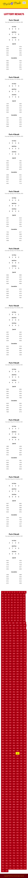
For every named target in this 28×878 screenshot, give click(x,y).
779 (6, 871)
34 (24, 599)
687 (3, 837)
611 (6, 809)
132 (21, 633)
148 (3, 640)
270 (14, 684)
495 (17, 766)
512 (3, 773)
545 (21, 784)
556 (10, 789)
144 (14, 638)
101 (10, 623)
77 (8, 615)
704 (14, 842)
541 (6, 784)
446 (17, 748)
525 (25, 776)
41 (21, 602)
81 (21, 615)
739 (14, 855)
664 (21, 827)
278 (17, 686)
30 (11, 599)
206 (10, 661)
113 (3, 628)
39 (14, 602)
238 (25, 671)
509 (17, 771)
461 (21, 753)
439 (17, 745)
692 (21, 837)
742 (25, 855)
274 (3, 686)
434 (25, 743)
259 (25, 679)
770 (25, 865)
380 (6, 725)
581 (25, 796)
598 (10, 804)
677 (17, 832)
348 (17, 712)
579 (17, 796)
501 (14, 768)
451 (10, 750)
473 (14, 758)
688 (6, 837)
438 (14, 745)
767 (14, 865)
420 (25, 738)
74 (24, 612)
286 (21, 689)
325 (10, 704)
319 (14, 702)
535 (10, 781)
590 (6, 801)
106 (3, 625)
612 (10, 809)
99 (2, 623)
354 (14, 715)
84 (5, 617)
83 (2, 617)
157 (10, 643)
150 (10, 640)
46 (11, 605)
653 (6, 825)
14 (11, 594)
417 (14, 738)
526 (3, 778)
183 (3, 653)
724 (10, 850)
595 (25, 801)
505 (3, 771)
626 (10, 814)
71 (14, 612)
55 (14, 607)
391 (21, 727)
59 (2, 610)
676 (14, 832)
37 (8, 602)
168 (25, 646)
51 (2, 607)
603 (3, 807)
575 (3, 796)
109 (14, 625)
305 (14, 697)
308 (25, 697)
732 (14, 853)
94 (11, 620)
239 (3, 674)
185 (10, 653)
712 (17, 845)
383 (17, 725)
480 (14, 761)
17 (21, 594)
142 (6, 638)
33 (21, 599)
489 (21, 763)
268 (6, 684)
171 (10, 648)
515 (14, 773)
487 (14, 763)
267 (3, 684)
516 (17, 773)
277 (14, 686)
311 (10, 699)
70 (11, 612)
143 (10, 638)
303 (6, 697)
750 (3, 860)
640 (10, 819)
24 (18, 597)
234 (10, 671)
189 (25, 653)
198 (6, 658)
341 (17, 709)
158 (14, 643)
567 (25, 791)
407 (3, 735)
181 (21, 651)
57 (21, 607)
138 (17, 635)
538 (21, 781)
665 (25, 827)
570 (10, 794)
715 (3, 848)
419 (21, 738)
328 (21, 704)
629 (21, 814)
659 (3, 827)
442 (3, 748)
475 (21, 758)
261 (6, 681)
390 (17, 727)
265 (21, 681)
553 (25, 786)
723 (6, 850)
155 (3, 643)
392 (25, 727)
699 (21, 840)
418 (17, 738)
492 (6, 766)
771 (3, 868)
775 (17, 868)
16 (17, 594)
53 (8, 607)
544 (17, 784)
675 (10, 832)
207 (14, 661)
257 (17, 679)
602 (25, 804)
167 (21, 646)
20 (5, 597)
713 (21, 845)
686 (25, 835)
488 (17, 763)
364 (25, 717)
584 (10, 799)
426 (21, 740)
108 (10, 625)
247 (6, 676)
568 (3, 794)
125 (21, 630)
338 (6, 709)
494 (14, 766)
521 (10, 776)
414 (3, 738)
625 (6, 814)
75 (2, 615)
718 (14, 848)
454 (21, 750)
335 (21, 707)
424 (14, 740)
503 (21, 768)
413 (25, 735)
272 (21, 684)
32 (18, 599)
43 (2, 605)
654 (10, 825)
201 (17, 658)
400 (3, 732)
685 (21, 835)
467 (17, 755)
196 (25, 656)
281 (3, 689)
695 (6, 840)
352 (6, 715)
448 (25, 748)
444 (10, 748)
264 (17, 681)
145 (17, 638)
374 (10, 722)
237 (21, 671)
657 (21, 825)
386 (3, 727)
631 (3, 817)
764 (3, 865)
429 (6, 743)
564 (14, 791)
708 (3, 845)
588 (25, 799)
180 (17, 651)
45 (8, 605)
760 (14, 863)
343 (25, 709)
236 (17, 671)
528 (10, 778)
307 (21, 697)
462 (25, 753)
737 (6, 855)
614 (17, 809)
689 (10, 837)
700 (25, 840)
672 (25, 830)
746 (14, 858)
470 (3, 758)
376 (17, 722)
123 (14, 630)
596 (3, 804)
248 (10, 676)
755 (21, 860)
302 (3, 697)
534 (6, 781)
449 (3, 750)
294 (25, 692)
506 (6, 771)
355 (17, 715)
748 (21, 858)
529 (14, 778)
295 (3, 694)
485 (6, 763)
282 (6, 689)
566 (21, 791)
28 (5, 599)
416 (10, 738)
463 (3, 755)
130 (14, 633)
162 (3, 646)
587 (21, 799)
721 (25, 848)
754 (17, 860)
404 (17, 732)
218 (3, 666)
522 (14, 776)
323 (3, 704)
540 (3, 784)
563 (10, 791)
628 (17, 814)
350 (25, 712)
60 (5, 610)
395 (10, 730)
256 (14, 679)
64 (18, 610)
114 (6, 628)
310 (6, 699)
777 (25, 868)
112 (24, 625)
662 (14, 827)
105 (24, 623)
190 (3, 656)
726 (17, 850)
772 (6, 868)
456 (3, 753)
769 (21, 865)
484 (3, 763)
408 (6, 735)
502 (17, 768)
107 (6, 625)
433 (21, 743)
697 (14, 840)
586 (17, 799)
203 (25, 658)
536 (14, 781)
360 (10, 717)
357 (25, 715)
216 (21, 663)
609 (25, 807)
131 (17, 633)
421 (3, 740)
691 (17, 837)
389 (14, 727)
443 (6, 748)
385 (25, 725)
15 (14, 594)
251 (21, 676)
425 (17, 740)
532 (25, 778)
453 (17, 750)
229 (17, 669)
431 (14, 743)
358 (3, 717)
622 (21, 812)
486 (10, 763)
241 (10, 674)
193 (14, 656)
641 (14, 819)
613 (14, 809)
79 (14, 615)
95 (14, 620)
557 (14, 789)
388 (10, 727)
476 (25, 758)
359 (6, 717)
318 (10, 702)
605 (10, 807)
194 (17, 656)
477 (3, 761)
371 (25, 720)
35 (2, 602)
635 (17, 817)
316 (3, 702)
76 (5, 615)
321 (21, 702)
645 (3, 822)
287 (25, 689)
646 (6, 822)
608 (21, 807)
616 (25, 809)
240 (6, 674)
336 (25, 707)
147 (25, 638)
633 (10, 817)
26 (24, 597)
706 (21, 842)
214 (14, 663)
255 (10, 679)
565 (17, 791)
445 (14, 748)
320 (17, 702)
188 (21, 653)
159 (17, 643)
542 (10, 784)
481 (17, 761)
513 (6, 773)
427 (25, 740)
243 (17, 674)
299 (17, 694)
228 (14, 669)
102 (13, 623)
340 (14, 709)
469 (25, 755)
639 (6, 819)
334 (17, 707)
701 (3, 842)
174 (21, 648)
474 (17, 758)
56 (18, 607)
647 (10, 822)
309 (3, 699)
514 (10, 773)
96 (18, 620)
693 (25, 837)
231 (25, 669)
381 (10, 725)
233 (6, 671)
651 (25, 822)
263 (14, 681)
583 (6, 799)
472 (10, 758)
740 (17, 855)
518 (25, 773)
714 (25, 845)
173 (17, 648)
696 (10, 840)
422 (6, 740)
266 (25, 681)
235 (14, 671)
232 (3, 671)
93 (8, 620)
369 (17, 720)
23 (14, 597)
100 (6, 623)
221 (14, 666)
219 (6, 666)
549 (10, 786)
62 (11, 610)
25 (21, 597)
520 (6, 776)
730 (6, 853)
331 (6, 707)
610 (3, 809)
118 (21, 628)
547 (3, 786)
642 (17, 819)
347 (14, 712)
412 (21, 735)
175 (25, 648)
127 (3, 633)
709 (6, 845)
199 (10, 658)
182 (25, 651)
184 (6, 653)
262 (10, 681)
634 (14, 817)
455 (25, 750)
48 (18, 605)
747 (17, 858)
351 (3, 715)
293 (21, 692)
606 (14, 807)
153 (21, 640)
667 (6, 830)
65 (21, 610)
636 (21, 817)
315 (25, 699)
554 (3, 789)
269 (10, 684)
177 (6, 651)
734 (21, 853)
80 (18, 615)
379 (3, 725)
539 (25, 781)
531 (21, 778)
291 (14, 692)
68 (5, 612)
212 (6, 663)
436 (6, 745)
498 (3, 768)
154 (25, 640)
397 (17, 730)
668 (10, 830)
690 (14, 837)
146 (21, 638)
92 (5, 620)
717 (10, 848)
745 (10, 858)
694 (3, 840)
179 (14, 651)
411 (17, 735)
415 (6, 738)
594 (21, 801)
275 (6, 686)
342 (21, 709)
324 (6, 704)
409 (10, 735)
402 (10, 732)
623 (25, 812)
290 (10, 692)
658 (25, 825)
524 (21, 776)
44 (5, 605)
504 (25, 768)
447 (21, 748)
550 (14, 786)
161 (25, 643)
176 (3, 651)
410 (14, 735)
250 (17, 676)
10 (24, 592)
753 (14, 860)
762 (21, 863)
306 (17, 697)
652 (3, 825)
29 (8, 599)
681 (6, 835)
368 (14, 720)
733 (17, 853)
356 (21, 715)
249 (14, 676)
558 (17, 789)
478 (6, 761)
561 (3, 791)
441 (25, 745)
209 (21, 661)
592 (14, 801)
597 (6, 804)
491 (3, 766)
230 (21, 669)
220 (10, 666)
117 (17, 628)
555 (6, 789)
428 (3, 743)
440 (21, 745)
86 (11, 617)
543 (14, 784)
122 (10, 630)
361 (14, 717)
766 (10, 865)
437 (10, 745)
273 (25, 684)
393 (3, 730)
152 (17, 640)
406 (25, 732)
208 (17, 661)
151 (14, 640)
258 (21, 679)
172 (14, 648)
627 (14, 814)
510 (21, 771)
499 (6, 768)
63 (14, 610)
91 (2, 620)
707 (25, 842)
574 (25, 794)
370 (21, 720)
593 (17, 801)
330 (3, 707)
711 (14, 845)
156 (6, 643)
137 (14, 635)
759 (10, 863)
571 (14, 794)
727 (21, 850)
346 (10, 712)
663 (17, 827)
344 (3, 712)
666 (3, 830)
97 (21, 620)
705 (17, 842)
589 (3, 801)
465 (10, 755)
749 (25, 858)
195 (21, 656)
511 (25, 771)
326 (14, 704)
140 (25, 635)
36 (5, 602)
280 (25, 686)
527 (6, 778)
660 (6, 827)
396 (14, 730)
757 (3, 863)
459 (14, 753)
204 (3, 661)
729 (3, 853)
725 (14, 850)
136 (10, 635)
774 (14, 868)
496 (21, 766)
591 (10, 801)
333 (14, 707)
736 (3, 855)
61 (8, 610)
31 (14, 599)
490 (25, 763)
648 (14, 822)
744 (6, 858)
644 (25, 819)
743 (3, 858)
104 (21, 623)
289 (6, 692)
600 (17, 804)
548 (6, 786)
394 (6, 730)
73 (21, 612)
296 (6, 694)
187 (17, 653)
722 (3, 850)
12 (5, 594)
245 (25, 674)
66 (24, 610)
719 (17, 848)
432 (17, 743)
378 (25, 722)
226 (6, 669)
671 (21, 830)
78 (11, 615)
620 (14, 812)
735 (25, 853)
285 (17, 689)
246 (3, 676)
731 (10, 853)
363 (21, 717)
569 (6, 794)
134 (3, 635)
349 (21, 712)
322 (25, 702)
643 (21, 819)
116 (13, 628)
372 (3, 722)
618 (6, 812)
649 (17, 822)
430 (10, 743)
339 (10, 709)
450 (6, 750)
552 (21, 786)
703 (10, 842)
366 (6, 720)
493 (10, 766)
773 (10, 868)
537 (17, 781)
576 (6, 796)
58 (24, 607)
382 (14, 725)
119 (24, 628)
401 (6, 732)
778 (3, 871)
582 (3, 799)
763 (25, 863)
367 (10, 720)
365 (3, 720)
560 (25, 789)
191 (6, 656)
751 (6, 860)
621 (17, 812)
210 (25, 661)
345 (6, 712)
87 (14, 617)
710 (10, 845)
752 (10, 860)
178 (10, 651)
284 (14, 689)
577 (10, 796)
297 (10, 694)
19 (2, 597)
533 (3, 781)
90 (24, 617)
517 (21, 773)
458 (10, 753)
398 (21, 730)
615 (21, 809)
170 (6, 648)
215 (17, 663)
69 (8, 612)
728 (25, 850)
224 (25, 666)
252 (25, 676)
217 (25, 663)
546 (25, 784)
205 (6, 661)
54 (11, 607)
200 (14, 658)
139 (21, 635)
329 (25, 704)
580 (21, 796)
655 (14, 825)
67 (2, 612)
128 (6, 633)
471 (6, 758)
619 (10, 812)
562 (6, 791)
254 (6, 679)
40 (18, 602)
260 (3, 681)
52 (5, 607)
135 (6, 635)
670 (17, 830)
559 (21, 789)
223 (21, 666)
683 (14, 835)
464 (6, 755)
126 (25, 630)
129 (10, 633)
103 (17, 623)
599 (14, 804)
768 (17, 865)
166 (17, 646)
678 (21, 832)
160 (21, 643)
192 (10, 656)
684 (17, 835)
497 (25, 766)
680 (3, 835)
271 (17, 684)
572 (17, 794)
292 (17, 692)
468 (21, 755)
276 (10, 686)
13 (8, 594)
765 (6, 865)
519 (3, 776)
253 (3, 679)
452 (14, 750)
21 (8, 597)
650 (21, 822)
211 (3, 663)
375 (14, 722)
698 (17, 840)
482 (21, 761)
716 (6, 848)
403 (14, 732)
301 (25, 694)
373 (6, 722)
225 (3, 669)
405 (21, 732)
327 (17, 704)
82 (24, 615)
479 (10, 761)
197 (3, 658)
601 (21, 804)
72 (18, 612)
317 (6, 702)
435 (3, 745)
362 (17, 717)
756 (25, 860)
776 (21, 868)
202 (21, 658)
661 (10, 827)
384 (21, 725)
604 (6, 807)
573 (21, 794)
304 (10, 697)
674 (6, 832)
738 (10, 855)
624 (3, 814)
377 (21, 722)
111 (21, 625)
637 (25, 817)
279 (21, 686)
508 (14, 771)
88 (18, 617)
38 (11, 602)
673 (3, 832)
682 (10, 835)
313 (17, 699)
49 (21, 605)
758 (6, 863)
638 (3, 819)
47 (14, 605)
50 (24, 605)
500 (10, 768)
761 (17, 863)
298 (14, 694)
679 (25, 832)
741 (21, 855)
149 (6, 640)
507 (10, 771)
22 (11, 597)
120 (3, 630)
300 (21, 694)
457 (6, 753)
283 (10, 689)
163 (6, 646)
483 (25, 761)
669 (14, 830)
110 (17, 625)
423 (10, 740)
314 (21, 699)
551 (17, 786)
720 (21, 848)
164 (10, 646)
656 (17, 825)
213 (10, 663)
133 (25, 633)
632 (6, 817)
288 (3, 692)
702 (6, 842)
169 (3, 648)
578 (14, 796)
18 (24, 594)
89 (21, 617)
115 (10, 628)
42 (24, 602)
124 (17, 630)
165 (14, 646)
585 (14, 799)
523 (17, 776)
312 (14, 699)
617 (3, 812)
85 (8, 617)
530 (17, 778)
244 (21, 674)
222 (17, 666)
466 (14, 755)
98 (24, 620)
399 (25, 730)
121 (6, 630)
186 (14, 653)
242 (14, 674)
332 (10, 707)
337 (3, 709)
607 (17, 807)
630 (25, 814)
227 (10, 669)
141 (3, 638)
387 (6, 727)
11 (2, 594)
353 (10, 715)
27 (2, 599)
